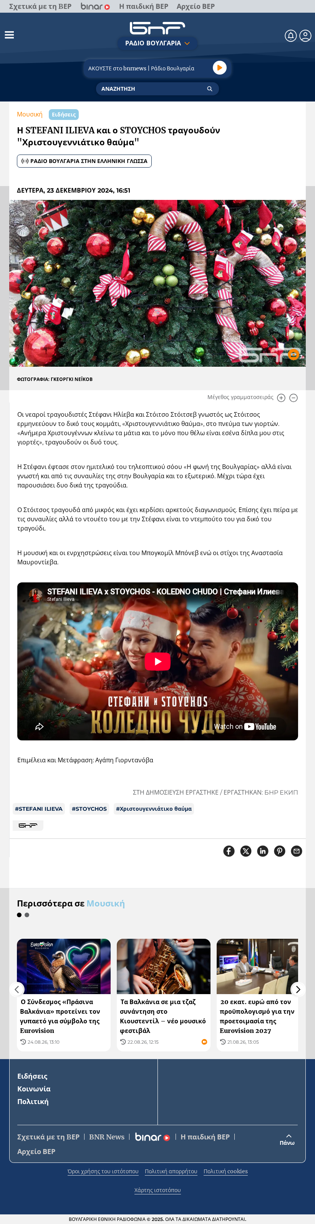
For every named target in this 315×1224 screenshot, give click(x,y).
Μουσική (30, 114)
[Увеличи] (281, 397)
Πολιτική (33, 1101)
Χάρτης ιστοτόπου (157, 1190)
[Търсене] (210, 89)
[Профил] (305, 35)
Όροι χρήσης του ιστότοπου (103, 1171)
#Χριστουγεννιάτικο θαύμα (154, 808)
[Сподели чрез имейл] (296, 851)
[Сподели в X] (246, 851)
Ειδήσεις (32, 1076)
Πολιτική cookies (226, 1171)
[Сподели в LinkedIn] (263, 851)
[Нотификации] (290, 35)
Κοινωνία (34, 1088)
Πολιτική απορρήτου (171, 1171)
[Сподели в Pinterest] (280, 851)
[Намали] (293, 397)
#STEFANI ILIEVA (39, 808)
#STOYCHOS (89, 808)
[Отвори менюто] (9, 34)
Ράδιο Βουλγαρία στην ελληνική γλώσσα (89, 161)
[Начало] (157, 28)
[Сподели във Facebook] (229, 851)
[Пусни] (220, 68)
